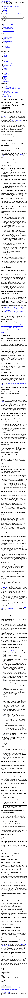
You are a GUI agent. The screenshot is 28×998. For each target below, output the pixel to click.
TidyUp (5, 66)
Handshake (6, 49)
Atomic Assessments (8, 65)
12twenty (5, 46)
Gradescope (6, 70)
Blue (4, 39)
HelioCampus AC (7, 38)
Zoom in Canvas (7, 57)
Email (4, 25)
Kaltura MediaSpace (8, 37)
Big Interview (6, 47)
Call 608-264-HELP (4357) (9, 24)
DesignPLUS (6, 61)
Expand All (3, 140)
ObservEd (5, 53)
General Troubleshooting (9, 31)
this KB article (10, 285)
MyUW (5, 10)
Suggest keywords (5, 972)
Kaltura (5, 56)
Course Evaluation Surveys (16, 120)
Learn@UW (6, 11)
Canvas (5, 36)
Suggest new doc (22, 987)
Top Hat (5, 42)
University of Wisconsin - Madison (11, 6)
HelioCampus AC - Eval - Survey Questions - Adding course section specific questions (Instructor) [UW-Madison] (15, 309)
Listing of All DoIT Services (9, 86)
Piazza (4, 77)
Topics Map (6, 91)
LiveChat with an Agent (8, 28)
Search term (3, 16)
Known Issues (6, 29)
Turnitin (5, 68)
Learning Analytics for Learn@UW (11, 92)
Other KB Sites (6, 8)
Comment (15, 987)
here (2, 134)
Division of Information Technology (9, 989)
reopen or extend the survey (17, 778)
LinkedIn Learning (7, 41)
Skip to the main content (6, 1)
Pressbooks (6, 43)
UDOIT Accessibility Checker (10, 72)
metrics (2, 401)
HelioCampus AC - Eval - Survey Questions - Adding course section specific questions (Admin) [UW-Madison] (14, 313)
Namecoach (6, 45)
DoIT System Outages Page (9, 87)
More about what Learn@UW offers (11, 88)
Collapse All (9, 140)
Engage (5, 73)
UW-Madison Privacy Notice (7, 992)
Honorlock (5, 69)
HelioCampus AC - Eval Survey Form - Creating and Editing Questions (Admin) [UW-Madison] (13, 331)
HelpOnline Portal (7, 27)
